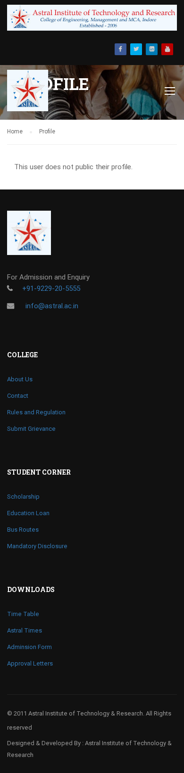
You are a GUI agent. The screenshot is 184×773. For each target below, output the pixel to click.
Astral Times (24, 630)
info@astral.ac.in (51, 306)
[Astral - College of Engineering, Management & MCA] (34, 93)
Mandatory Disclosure (37, 546)
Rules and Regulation (36, 412)
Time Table (23, 613)
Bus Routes (23, 529)
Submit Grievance (31, 428)
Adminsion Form (29, 646)
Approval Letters (30, 663)
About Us (20, 379)
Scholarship (23, 496)
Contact (17, 395)
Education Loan (28, 513)
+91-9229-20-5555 (51, 288)
